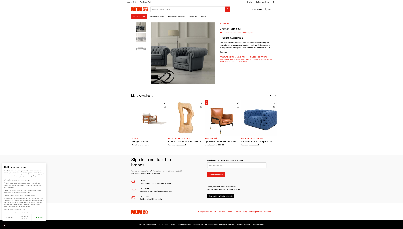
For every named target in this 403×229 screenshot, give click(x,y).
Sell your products (262, 2)
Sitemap (267, 212)
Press (173, 225)
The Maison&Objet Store (176, 17)
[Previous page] (271, 96)
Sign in (249, 2)
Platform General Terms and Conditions (219, 225)
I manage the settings (24, 217)
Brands (203, 17)
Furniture (224, 57)
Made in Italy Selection (156, 17)
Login (269, 9)
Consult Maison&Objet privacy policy (14, 210)
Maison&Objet (131, 2)
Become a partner (184, 225)
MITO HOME (243, 61)
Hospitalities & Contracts (256, 57)
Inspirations (193, 17)
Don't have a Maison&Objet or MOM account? (225, 160)
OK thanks (39, 217)
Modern (235, 61)
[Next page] (275, 96)
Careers (165, 225)
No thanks (9, 217)
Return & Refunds (243, 225)
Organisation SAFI (153, 225)
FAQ (245, 212)
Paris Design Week (145, 2)
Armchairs (241, 57)
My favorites (258, 9)
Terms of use (198, 225)
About (230, 212)
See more (223, 52)
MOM (139, 9)
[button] (4, 225)
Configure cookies (205, 212)
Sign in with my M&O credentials (221, 196)
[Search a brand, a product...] (227, 9)
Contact (238, 212)
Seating (232, 57)
